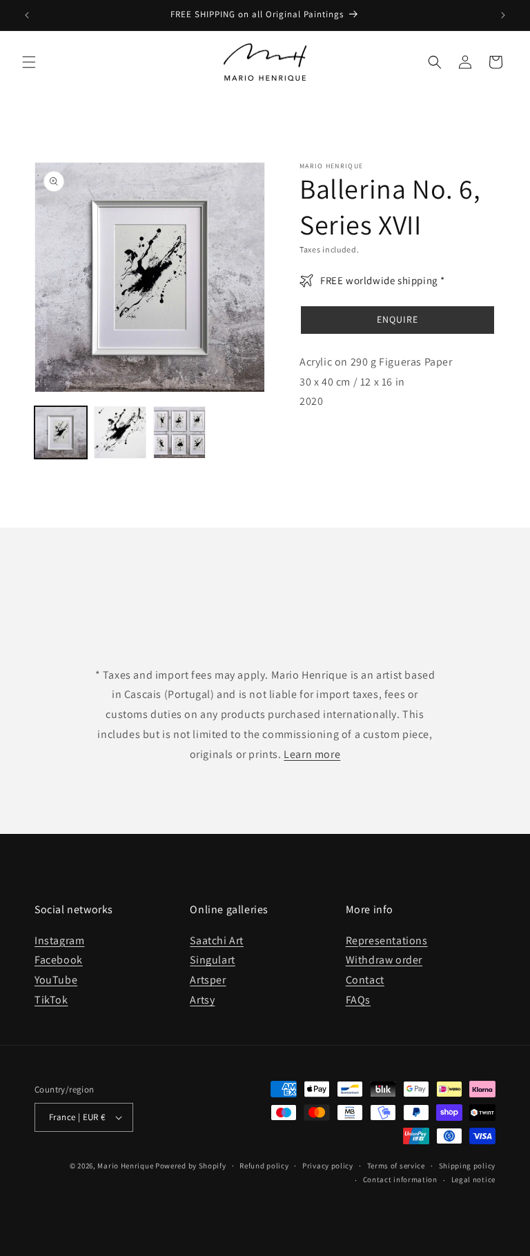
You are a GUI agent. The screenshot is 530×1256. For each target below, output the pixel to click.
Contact (365, 980)
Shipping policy (467, 1165)
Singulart (212, 960)
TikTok (51, 1000)
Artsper (208, 980)
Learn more (312, 754)
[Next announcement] (503, 15)
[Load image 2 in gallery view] (120, 432)
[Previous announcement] (27, 15)
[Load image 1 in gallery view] (61, 432)
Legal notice (473, 1179)
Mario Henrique (125, 1165)
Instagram (59, 940)
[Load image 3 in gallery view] (179, 432)
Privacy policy (327, 1165)
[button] (29, 62)
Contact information (400, 1179)
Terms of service (396, 1165)
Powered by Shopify (190, 1165)
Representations (387, 940)
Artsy (202, 1000)
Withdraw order (384, 960)
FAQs (358, 1000)
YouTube (56, 980)
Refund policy (263, 1165)
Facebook (59, 960)
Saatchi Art (217, 940)
